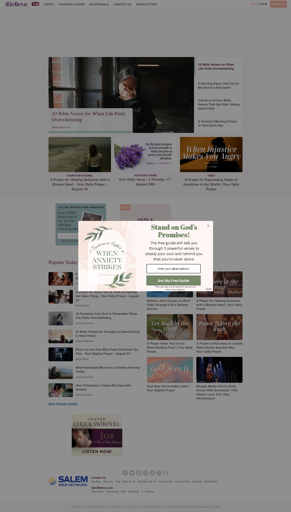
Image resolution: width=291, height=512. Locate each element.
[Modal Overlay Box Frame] (145, 256)
